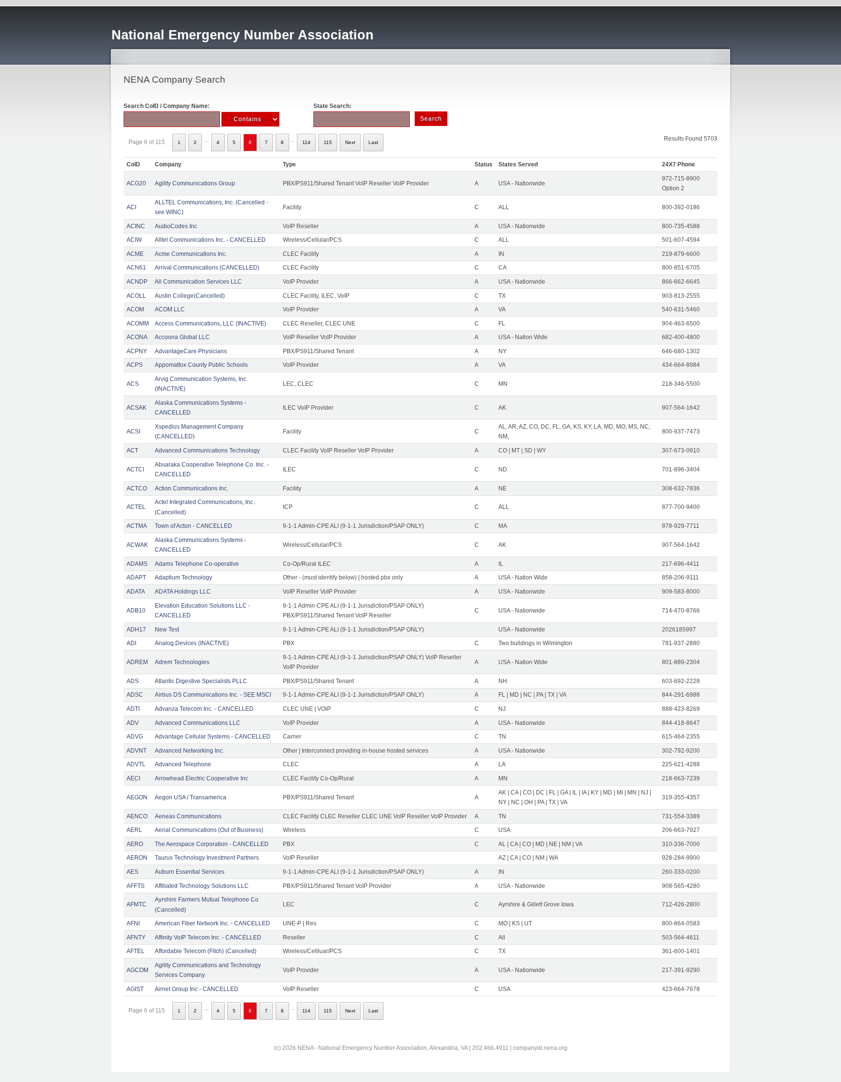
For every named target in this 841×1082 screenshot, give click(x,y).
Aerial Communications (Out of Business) (209, 830)
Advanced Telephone (183, 764)
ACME (135, 254)
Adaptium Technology (183, 577)
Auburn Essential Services (189, 871)
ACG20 (136, 183)
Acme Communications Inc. (191, 254)
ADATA (136, 591)
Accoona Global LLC (182, 337)
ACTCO (137, 488)
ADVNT (136, 750)
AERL (134, 830)
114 (306, 142)
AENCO (137, 816)
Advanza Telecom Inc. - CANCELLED (204, 708)
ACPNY (137, 351)
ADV (133, 723)
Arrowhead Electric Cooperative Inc (201, 778)
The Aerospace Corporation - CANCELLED (212, 844)
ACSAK (136, 407)
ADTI (133, 708)
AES (132, 871)
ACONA (137, 337)
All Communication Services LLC (198, 281)
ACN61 (136, 267)
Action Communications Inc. (191, 488)
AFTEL (136, 951)
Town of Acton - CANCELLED (193, 526)
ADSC (135, 694)
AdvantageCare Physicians (191, 351)
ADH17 (136, 629)
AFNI (133, 923)
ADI (131, 643)
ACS (133, 383)
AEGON (137, 797)
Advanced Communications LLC (197, 723)
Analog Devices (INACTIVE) (192, 643)
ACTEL (136, 507)
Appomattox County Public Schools (201, 364)
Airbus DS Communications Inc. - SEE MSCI (213, 694)
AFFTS (136, 886)
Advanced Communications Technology (207, 450)
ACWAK (137, 544)
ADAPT (136, 577)
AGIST (135, 989)
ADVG (135, 736)
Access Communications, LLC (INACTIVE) (210, 323)
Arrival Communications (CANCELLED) (207, 267)
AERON (137, 857)
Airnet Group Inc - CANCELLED (196, 989)
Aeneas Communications (188, 816)
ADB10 (136, 610)
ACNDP (137, 281)
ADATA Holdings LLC (183, 591)
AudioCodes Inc (176, 226)
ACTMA (137, 526)
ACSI (133, 431)
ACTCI (135, 469)
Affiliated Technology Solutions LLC (202, 886)
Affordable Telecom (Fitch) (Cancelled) (205, 951)
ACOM (135, 309)
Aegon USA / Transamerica (190, 797)
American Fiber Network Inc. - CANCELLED (212, 923)
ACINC (136, 226)
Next (350, 142)
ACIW (134, 239)
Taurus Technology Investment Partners (207, 857)
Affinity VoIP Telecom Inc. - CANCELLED (208, 937)
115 (328, 142)
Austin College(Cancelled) (190, 295)
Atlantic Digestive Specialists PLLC (201, 681)
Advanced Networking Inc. (189, 750)
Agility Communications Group (195, 183)
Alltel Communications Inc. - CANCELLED (210, 239)
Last (373, 142)
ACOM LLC (170, 309)
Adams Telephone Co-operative (197, 563)
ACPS (135, 364)
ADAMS (137, 563)
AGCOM (137, 970)
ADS (133, 681)
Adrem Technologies (182, 662)
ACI (131, 207)
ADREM (137, 662)
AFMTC (136, 904)
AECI (133, 778)
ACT (132, 450)
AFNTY (136, 937)
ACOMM (138, 323)
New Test (167, 629)
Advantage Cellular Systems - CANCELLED (213, 736)
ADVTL (136, 764)
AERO (135, 844)
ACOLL (136, 295)
